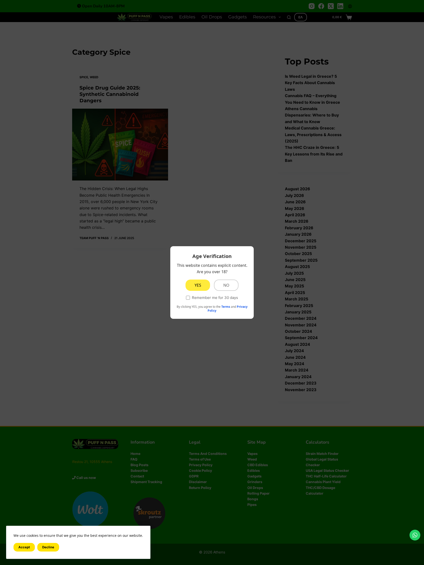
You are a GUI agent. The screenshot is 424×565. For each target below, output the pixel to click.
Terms (225, 307)
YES (198, 285)
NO (226, 285)
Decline (48, 547)
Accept (24, 547)
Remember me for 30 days (215, 297)
